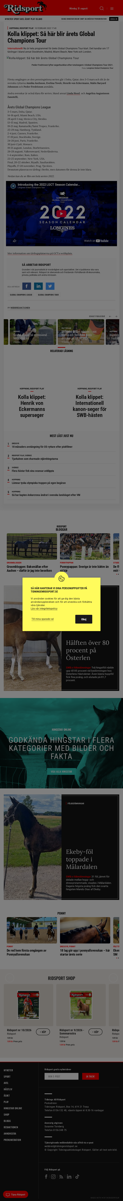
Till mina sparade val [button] (43, 619)
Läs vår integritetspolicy (44, 608)
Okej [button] (83, 619)
